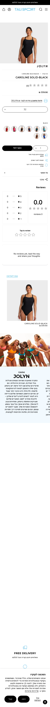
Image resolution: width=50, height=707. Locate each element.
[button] (15, 196)
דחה (24, 699)
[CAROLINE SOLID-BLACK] (27, 300)
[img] (38, 86)
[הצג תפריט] (46, 9)
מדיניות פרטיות (31, 691)
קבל (10, 699)
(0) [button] (27, 86)
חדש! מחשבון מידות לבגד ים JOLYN (26, 100)
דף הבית (45, 74)
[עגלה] (4, 9)
